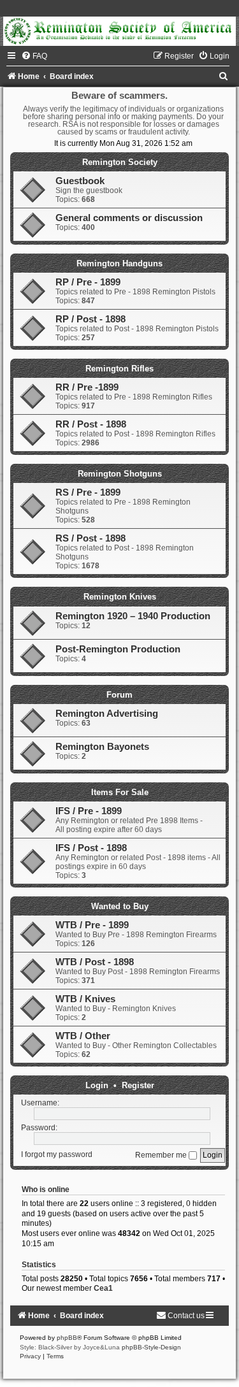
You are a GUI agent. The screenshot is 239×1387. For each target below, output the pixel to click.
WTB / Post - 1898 (94, 962)
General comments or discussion (129, 218)
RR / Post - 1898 (90, 424)
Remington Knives (119, 596)
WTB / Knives (85, 999)
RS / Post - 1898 (90, 538)
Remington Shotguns (120, 473)
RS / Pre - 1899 (87, 492)
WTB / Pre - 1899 (92, 925)
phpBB (67, 1337)
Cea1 (103, 1288)
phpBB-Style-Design (151, 1347)
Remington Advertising (106, 713)
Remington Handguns (119, 263)
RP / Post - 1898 (90, 319)
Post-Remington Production (117, 649)
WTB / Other (82, 1036)
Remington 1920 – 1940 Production (132, 616)
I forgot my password (56, 1155)
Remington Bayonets (102, 747)
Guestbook (80, 181)
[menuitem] (34, 56)
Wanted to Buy (119, 906)
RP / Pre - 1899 (87, 282)
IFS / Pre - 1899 (88, 811)
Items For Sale (119, 792)
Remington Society (119, 162)
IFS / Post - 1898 (91, 848)
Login (96, 1085)
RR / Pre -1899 (87, 387)
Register (138, 1085)
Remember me (162, 1155)
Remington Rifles (119, 368)
